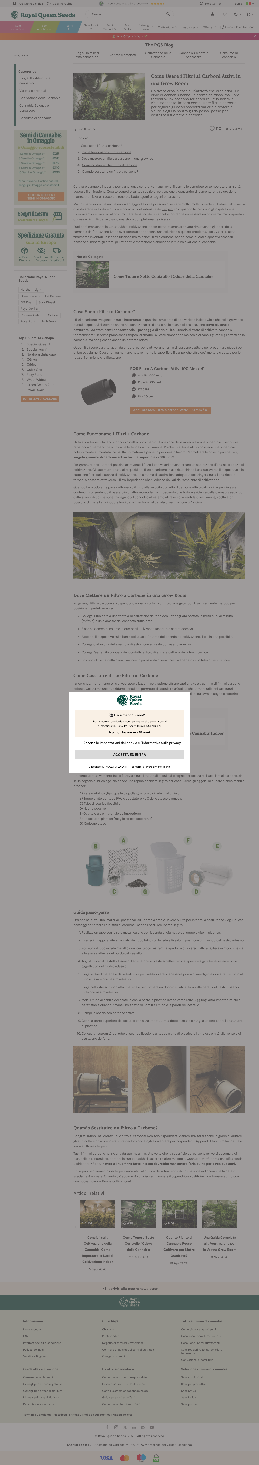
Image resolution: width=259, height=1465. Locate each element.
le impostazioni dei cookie (116, 743)
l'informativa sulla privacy (161, 743)
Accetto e (132, 743)
